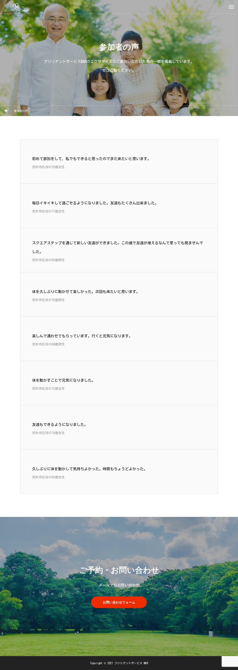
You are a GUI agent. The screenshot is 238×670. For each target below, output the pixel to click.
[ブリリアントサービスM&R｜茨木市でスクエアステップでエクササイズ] (16, 7)
